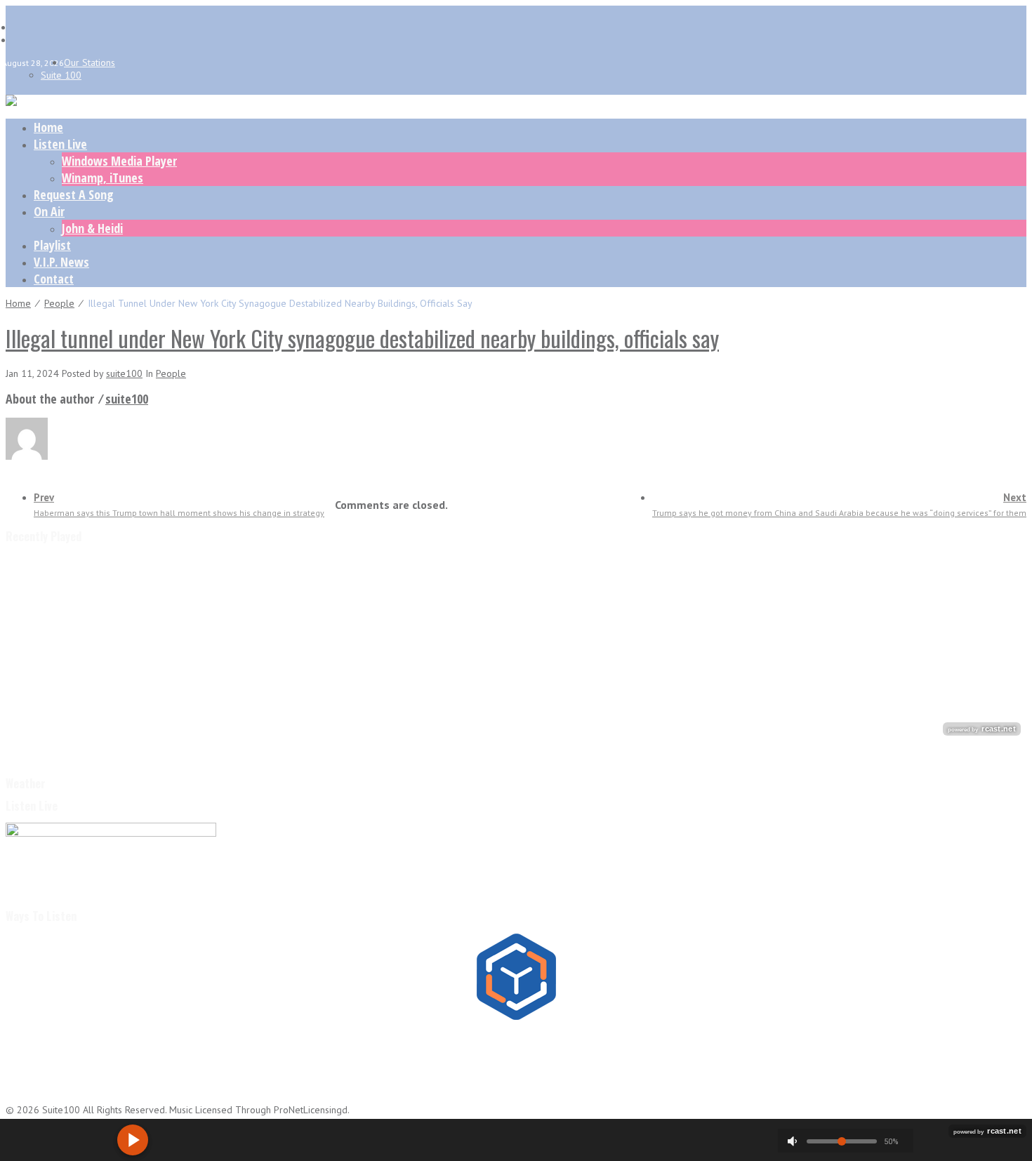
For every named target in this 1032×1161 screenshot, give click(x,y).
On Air (49, 211)
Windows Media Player (119, 160)
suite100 (124, 373)
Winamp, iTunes (102, 177)
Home (48, 127)
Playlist (52, 245)
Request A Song (74, 194)
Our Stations (89, 62)
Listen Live (60, 143)
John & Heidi (92, 228)
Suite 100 (61, 75)
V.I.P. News (61, 261)
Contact (54, 278)
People (59, 303)
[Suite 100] (11, 102)
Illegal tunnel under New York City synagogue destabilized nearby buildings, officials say (362, 337)
